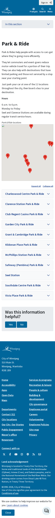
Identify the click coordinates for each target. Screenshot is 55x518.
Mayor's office (9, 434)
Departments (9, 409)
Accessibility (9, 385)
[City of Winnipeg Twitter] (4, 454)
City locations (9, 419)
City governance (38, 404)
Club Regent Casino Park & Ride (24, 214)
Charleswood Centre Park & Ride (24, 194)
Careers (33, 414)
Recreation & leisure (40, 385)
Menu (50, 11)
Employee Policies (39, 424)
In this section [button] (13, 24)
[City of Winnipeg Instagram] (21, 454)
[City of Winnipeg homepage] (11, 350)
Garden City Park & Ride (19, 224)
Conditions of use (10, 493)
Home (5, 380)
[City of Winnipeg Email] (39, 454)
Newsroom (7, 439)
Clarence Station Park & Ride (22, 204)
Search (42, 11)
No (22, 324)
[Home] (7, 10)
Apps (4, 390)
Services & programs (40, 380)
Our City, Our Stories (13, 424)
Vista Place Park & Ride (19, 295)
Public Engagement (12, 429)
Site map (34, 429)
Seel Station (12, 275)
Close (8, 512)
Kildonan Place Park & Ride (21, 244)
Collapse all (48, 186)
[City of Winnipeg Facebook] (10, 454)
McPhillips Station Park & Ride (23, 255)
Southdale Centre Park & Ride (23, 285)
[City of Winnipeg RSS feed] (33, 454)
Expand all (36, 186)
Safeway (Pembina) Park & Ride (24, 265)
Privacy (33, 434)
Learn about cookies (17, 505)
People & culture (38, 390)
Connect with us (11, 448)
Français (34, 11)
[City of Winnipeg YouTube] (16, 454)
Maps (4, 400)
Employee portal (38, 409)
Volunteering (36, 419)
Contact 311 (8, 414)
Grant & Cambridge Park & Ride (23, 234)
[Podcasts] (27, 454)
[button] (8, 156)
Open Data (7, 395)
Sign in (44, 2)
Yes (11, 324)
